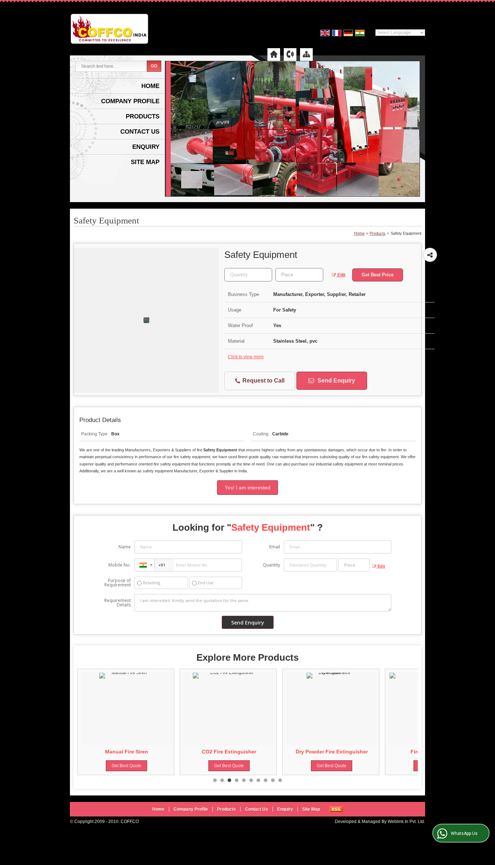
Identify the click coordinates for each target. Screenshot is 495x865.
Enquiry (145, 146)
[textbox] (299, 274)
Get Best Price (378, 274)
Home (150, 86)
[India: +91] (144, 565)
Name (124, 547)
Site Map (145, 162)
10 (280, 780)
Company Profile (130, 101)
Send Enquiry (335, 380)
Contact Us (139, 131)
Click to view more (246, 356)
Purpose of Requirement (117, 582)
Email (274, 547)
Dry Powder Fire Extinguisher (233, 752)
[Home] (273, 54)
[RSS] (336, 809)
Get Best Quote (130, 765)
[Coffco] (109, 29)
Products (142, 116)
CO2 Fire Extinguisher (130, 752)
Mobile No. (119, 565)
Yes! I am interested (247, 487)
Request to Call (262, 380)
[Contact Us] (290, 54)
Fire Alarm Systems (335, 752)
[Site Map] (306, 54)
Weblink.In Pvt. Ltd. (406, 821)
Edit (340, 274)
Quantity (271, 565)
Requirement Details (117, 602)
